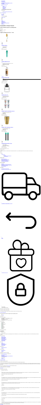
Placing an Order (3, 336)
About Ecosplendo (3, 350)
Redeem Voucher (3, 345)
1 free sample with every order (5, 4)
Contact (2, 351)
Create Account (3, 343)
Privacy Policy (3, 355)
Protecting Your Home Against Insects (5, 160)
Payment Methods (3, 338)
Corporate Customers (4, 339)
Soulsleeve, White (5, 77)
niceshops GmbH (5, 353)
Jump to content (3, 1)
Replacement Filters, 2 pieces (7, 143)
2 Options (3, 76)
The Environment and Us (4, 347)
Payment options (4, 7)
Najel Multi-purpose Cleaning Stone (5, 168)
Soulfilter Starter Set (6, 61)
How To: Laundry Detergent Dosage (5, 159)
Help (2, 5)
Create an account (3, 17)
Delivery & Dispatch (4, 337)
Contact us (4, 8)
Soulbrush (4, 45)
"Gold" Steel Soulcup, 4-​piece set (7, 127)
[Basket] (21, 19)
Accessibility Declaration (4, 356)
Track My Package (3, 344)
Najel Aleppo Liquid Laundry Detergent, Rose (6, 169)
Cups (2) (5, 155)
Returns (3, 6)
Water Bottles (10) (6, 156)
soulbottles (4, 154)
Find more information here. (3, 312)
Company (3, 358)
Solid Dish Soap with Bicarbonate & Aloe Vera (6, 164)
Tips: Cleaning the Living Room (5, 161)
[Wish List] (2, 18)
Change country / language (6, 352)
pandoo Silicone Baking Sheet (5, 165)
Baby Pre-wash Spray (4, 166)
